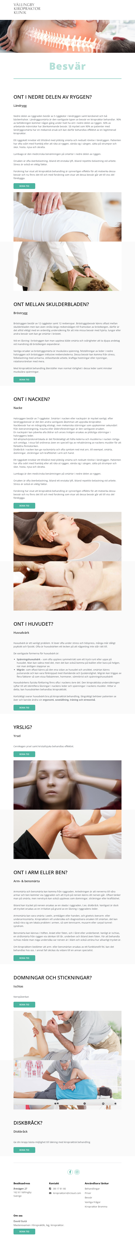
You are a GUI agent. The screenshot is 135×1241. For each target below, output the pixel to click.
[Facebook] (70, 1172)
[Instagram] (77, 1172)
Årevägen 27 (20, 1188)
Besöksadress (22, 1183)
